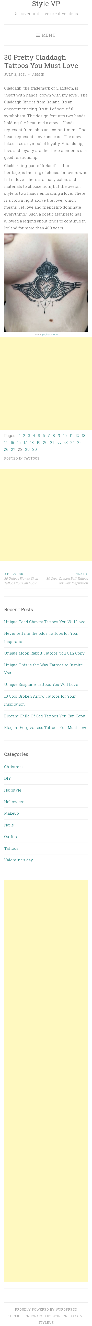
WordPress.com (68, 1316)
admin (38, 74)
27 (13, 449)
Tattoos (32, 458)
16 (19, 442)
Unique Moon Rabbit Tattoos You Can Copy (44, 653)
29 (27, 449)
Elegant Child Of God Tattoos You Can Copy (44, 715)
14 (6, 442)
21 (52, 442)
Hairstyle (12, 790)
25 (79, 442)
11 (71, 435)
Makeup (11, 813)
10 (65, 435)
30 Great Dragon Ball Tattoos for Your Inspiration (67, 578)
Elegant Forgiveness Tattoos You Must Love (45, 727)
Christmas (14, 766)
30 (34, 449)
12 (77, 435)
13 (83, 435)
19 (38, 442)
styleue (46, 1322)
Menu (49, 35)
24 (73, 442)
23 (66, 442)
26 (6, 449)
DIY (7, 778)
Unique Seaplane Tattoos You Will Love (41, 684)
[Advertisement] (46, 383)
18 (32, 442)
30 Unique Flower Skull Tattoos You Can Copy (21, 578)
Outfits (10, 836)
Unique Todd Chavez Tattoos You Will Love (44, 621)
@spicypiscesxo (49, 334)
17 (25, 442)
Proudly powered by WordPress (46, 1309)
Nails (9, 824)
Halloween (14, 801)
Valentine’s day (18, 859)
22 (59, 442)
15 (12, 442)
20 (45, 442)
